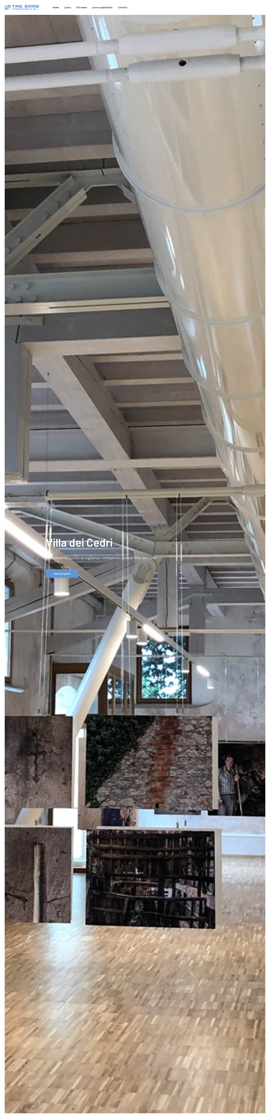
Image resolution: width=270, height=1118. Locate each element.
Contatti (122, 7)
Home (56, 7)
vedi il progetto (61, 573)
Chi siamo (81, 7)
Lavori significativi (102, 7)
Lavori (67, 7)
